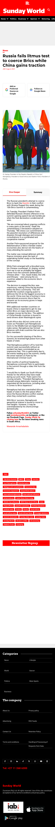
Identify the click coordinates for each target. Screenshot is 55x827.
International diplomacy (12, 494)
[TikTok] (23, 761)
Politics (18, 509)
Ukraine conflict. (22, 521)
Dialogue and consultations (13, 487)
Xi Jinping (20, 524)
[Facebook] (13, 102)
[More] (51, 102)
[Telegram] (32, 102)
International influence (31, 494)
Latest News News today (24, 498)
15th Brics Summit (10, 479)
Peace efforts (8, 506)
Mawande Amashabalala (18, 426)
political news (8, 509)
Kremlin (25, 203)
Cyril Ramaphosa (10, 483)
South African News (25, 513)
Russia (25, 509)
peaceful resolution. (22, 506)
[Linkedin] (20, 102)
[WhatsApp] (38, 102)
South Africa (35, 509)
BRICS (21, 479)
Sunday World (9, 521)
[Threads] (47, 761)
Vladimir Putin (9, 524)
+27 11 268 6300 (17, 768)
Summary (38, 192)
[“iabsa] (13, 813)
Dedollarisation (23, 483)
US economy (34, 521)
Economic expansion (11, 491)
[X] (26, 102)
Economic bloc (30, 487)
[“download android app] (13, 821)
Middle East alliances (11, 502)
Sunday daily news (26, 517)
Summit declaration (11, 517)
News (5, 51)
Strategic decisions (41, 513)
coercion (36, 479)
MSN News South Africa (29, 502)
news (42, 502)
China (28, 479)
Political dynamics (38, 506)
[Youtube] (41, 761)
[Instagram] (11, 761)
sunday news (40, 517)
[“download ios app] (34, 813)
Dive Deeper (14, 192)
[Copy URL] (44, 102)
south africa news (10, 513)
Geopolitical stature (27, 491)
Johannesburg (8, 498)
